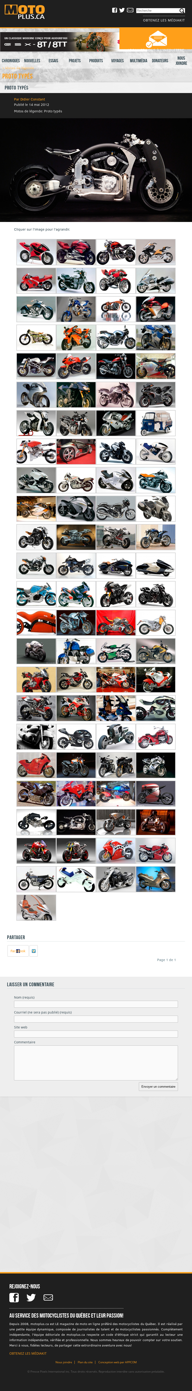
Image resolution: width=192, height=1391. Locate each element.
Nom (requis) (24, 997)
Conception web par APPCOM (117, 1362)
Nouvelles (32, 60)
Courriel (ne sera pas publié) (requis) (43, 1012)
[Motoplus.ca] (28, 12)
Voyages (117, 60)
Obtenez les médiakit (164, 20)
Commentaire (24, 1042)
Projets (75, 60)
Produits (96, 60)
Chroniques (11, 60)
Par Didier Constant (29, 99)
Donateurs (160, 60)
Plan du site (85, 1362)
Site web (20, 1027)
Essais (53, 60)
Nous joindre (181, 60)
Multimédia (138, 60)
